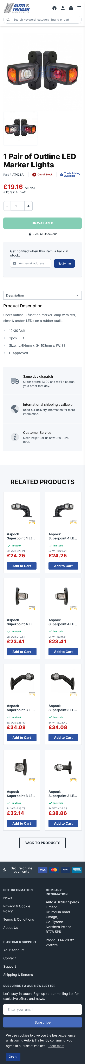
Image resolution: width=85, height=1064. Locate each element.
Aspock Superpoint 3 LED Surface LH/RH (21, 796)
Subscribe (43, 1022)
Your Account (14, 950)
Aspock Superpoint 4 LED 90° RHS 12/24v (62, 538)
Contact (9, 958)
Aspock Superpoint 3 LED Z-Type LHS (62, 710)
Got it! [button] (13, 1056)
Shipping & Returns (18, 975)
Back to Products (42, 843)
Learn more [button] (56, 1046)
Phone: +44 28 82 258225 (60, 942)
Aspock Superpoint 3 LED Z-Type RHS (21, 710)
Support (9, 966)
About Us (10, 928)
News (7, 898)
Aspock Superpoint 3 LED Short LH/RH (62, 796)
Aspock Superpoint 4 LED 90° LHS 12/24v (21, 538)
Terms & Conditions (18, 919)
